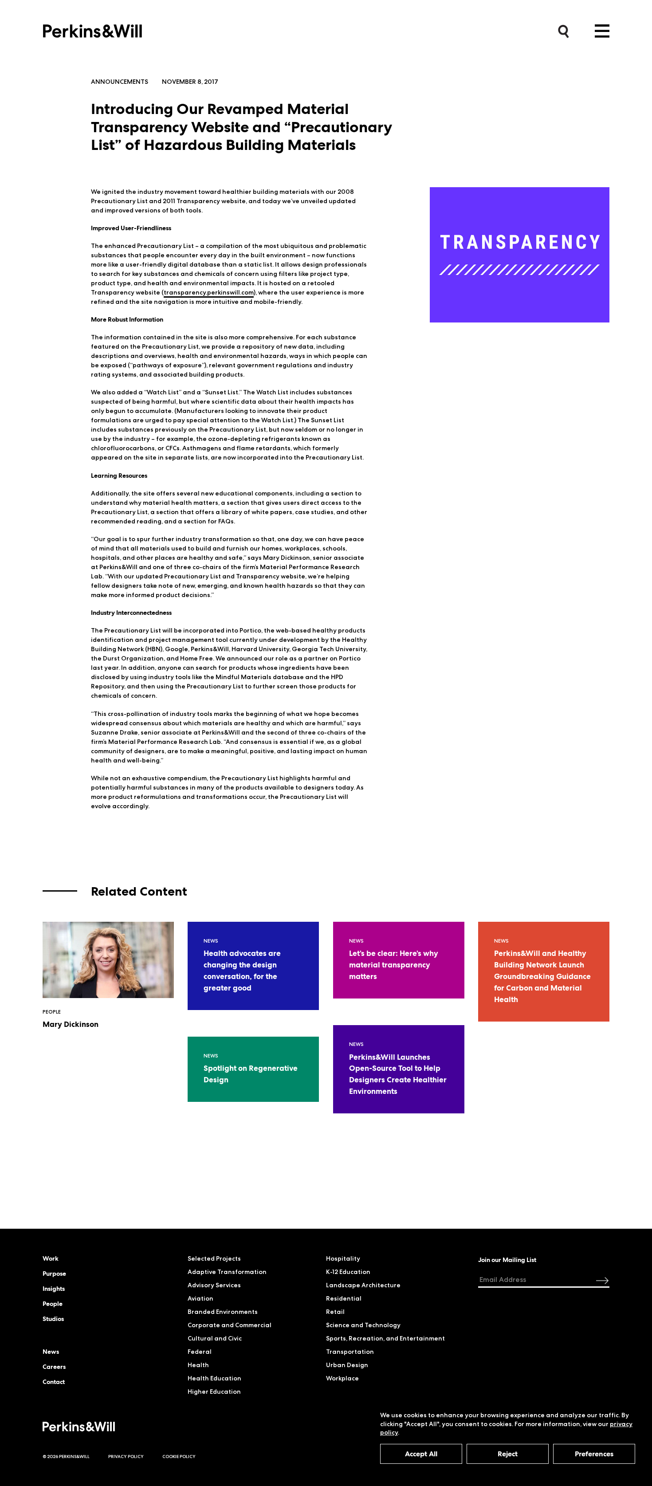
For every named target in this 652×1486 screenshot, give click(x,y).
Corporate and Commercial (229, 1325)
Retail (335, 1312)
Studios (53, 1319)
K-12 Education (348, 1272)
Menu (602, 31)
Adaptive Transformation (227, 1272)
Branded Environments (223, 1312)
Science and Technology (363, 1325)
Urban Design (347, 1365)
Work (51, 1258)
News (51, 1351)
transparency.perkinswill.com (209, 292)
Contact (54, 1382)
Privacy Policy (126, 1456)
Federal (200, 1352)
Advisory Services (214, 1285)
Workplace (342, 1378)
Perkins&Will (92, 28)
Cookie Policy (179, 1456)
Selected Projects (214, 1258)
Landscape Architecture (363, 1285)
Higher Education (214, 1392)
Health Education (214, 1378)
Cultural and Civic (215, 1338)
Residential (343, 1298)
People (53, 1304)
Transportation (350, 1352)
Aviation (200, 1298)
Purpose (54, 1273)
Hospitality (343, 1258)
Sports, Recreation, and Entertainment (385, 1338)
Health (198, 1365)
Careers (54, 1367)
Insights (54, 1289)
